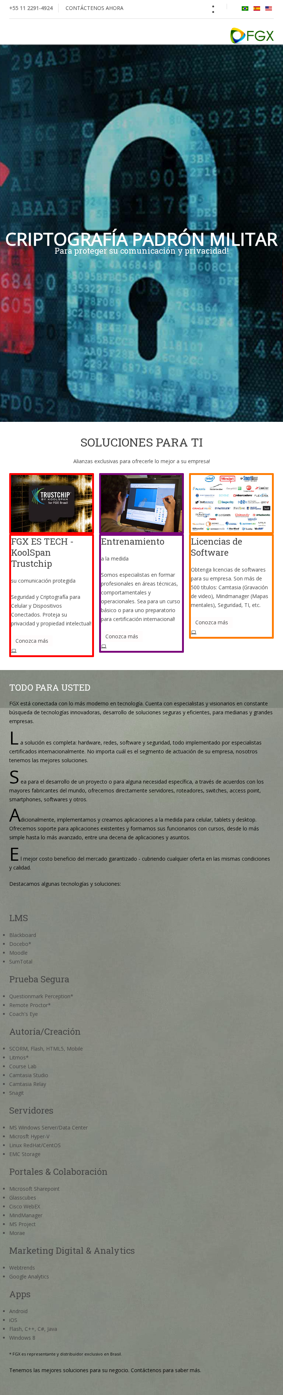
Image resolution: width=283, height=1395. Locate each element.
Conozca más (31, 640)
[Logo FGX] (252, 36)
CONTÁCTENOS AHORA (94, 7)
